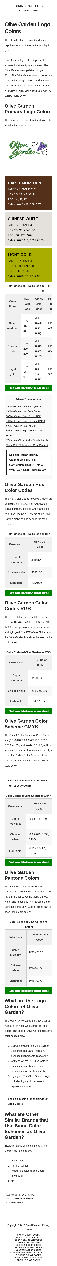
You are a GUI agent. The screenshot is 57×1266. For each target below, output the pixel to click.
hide (38, 399)
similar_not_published (19, 1199)
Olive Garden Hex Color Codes (23, 411)
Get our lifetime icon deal (28, 388)
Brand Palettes (29, 6)
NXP (13, 1181)
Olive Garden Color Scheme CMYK (25, 421)
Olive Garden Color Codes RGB (23, 416)
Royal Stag (17, 1175)
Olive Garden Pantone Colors (22, 425)
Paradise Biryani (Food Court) (27, 1170)
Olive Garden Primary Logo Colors (25, 406)
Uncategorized (14, 1202)
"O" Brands (27, 1195)
